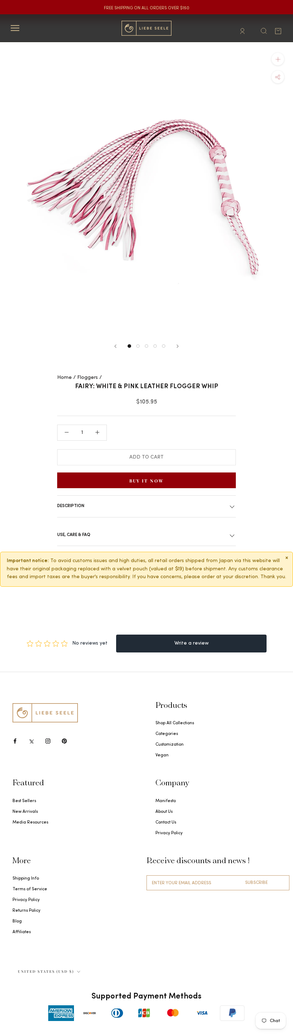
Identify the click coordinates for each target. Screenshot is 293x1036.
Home (64, 377)
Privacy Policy (169, 833)
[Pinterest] (64, 741)
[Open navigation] (15, 28)
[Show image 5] (163, 346)
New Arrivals (25, 812)
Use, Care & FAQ (73, 535)
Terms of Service (30, 889)
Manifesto (165, 801)
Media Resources (30, 822)
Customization (169, 744)
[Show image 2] (138, 346)
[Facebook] (15, 741)
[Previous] (115, 346)
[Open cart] (278, 31)
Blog (17, 921)
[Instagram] (47, 741)
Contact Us (165, 822)
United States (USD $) (46, 971)
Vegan (162, 755)
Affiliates (22, 932)
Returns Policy (26, 911)
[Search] (263, 30)
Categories (166, 734)
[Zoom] (278, 58)
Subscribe (256, 883)
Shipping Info (26, 878)
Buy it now (146, 481)
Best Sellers (24, 801)
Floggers (87, 377)
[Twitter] (31, 741)
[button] (278, 76)
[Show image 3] (146, 346)
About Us (164, 812)
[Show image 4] (155, 346)
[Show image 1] (129, 346)
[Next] (178, 346)
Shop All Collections (174, 723)
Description (70, 506)
